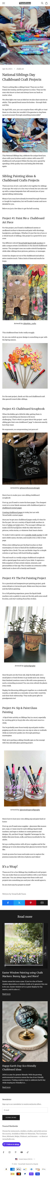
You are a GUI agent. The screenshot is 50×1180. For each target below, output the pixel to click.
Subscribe (11, 1117)
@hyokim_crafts (29, 323)
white (10, 525)
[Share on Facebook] (8, 902)
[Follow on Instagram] (9, 1152)
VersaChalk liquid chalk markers (30, 243)
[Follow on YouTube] (21, 1152)
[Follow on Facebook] (3, 1152)
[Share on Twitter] (19, 902)
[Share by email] (42, 902)
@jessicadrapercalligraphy (30, 810)
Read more (6, 994)
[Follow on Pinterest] (15, 1152)
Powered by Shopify (32, 1164)
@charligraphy (29, 666)
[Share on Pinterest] (30, 902)
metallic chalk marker (33, 535)
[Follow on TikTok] (28, 1152)
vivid (18, 525)
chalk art (20, 69)
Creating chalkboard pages (12, 512)
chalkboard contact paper (12, 508)
